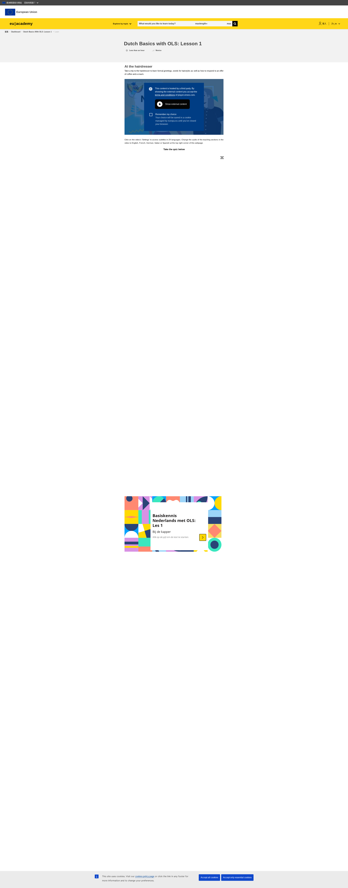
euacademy (21, 23)
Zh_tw (334, 23)
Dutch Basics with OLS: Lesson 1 (37, 32)
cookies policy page (144, 876)
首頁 (6, 32)
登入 (324, 23)
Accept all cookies (209, 877)
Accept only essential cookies (237, 877)
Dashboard (15, 32)
